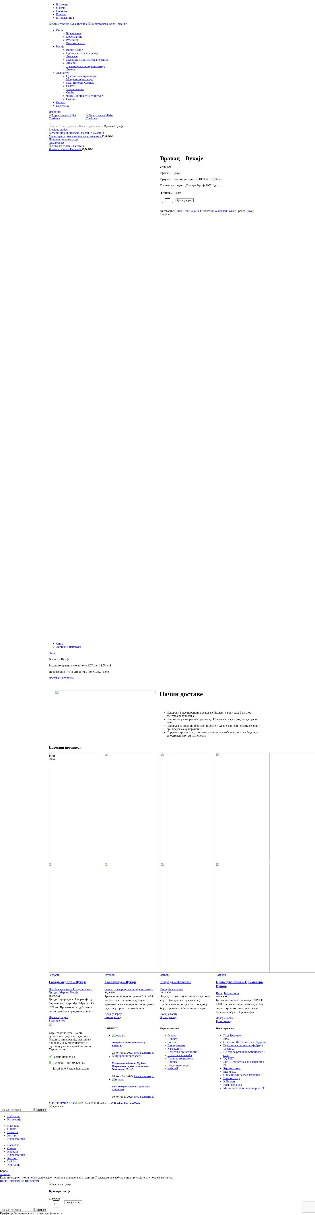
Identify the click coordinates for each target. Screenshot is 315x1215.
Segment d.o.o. (232, 1068)
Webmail (173, 1068)
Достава (173, 1061)
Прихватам (32, 1180)
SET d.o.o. (229, 1071)
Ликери (71, 62)
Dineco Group (231, 1078)
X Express (229, 1081)
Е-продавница (68, 126)
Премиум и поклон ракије (82, 53)
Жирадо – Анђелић (175, 982)
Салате (70, 85)
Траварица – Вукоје (120, 982)
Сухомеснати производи (81, 76)
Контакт (173, 1042)
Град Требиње (232, 1035)
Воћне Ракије (74, 49)
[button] (113, 1013)
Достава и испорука (68, 646)
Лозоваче (71, 56)
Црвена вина (74, 36)
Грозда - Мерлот (59, 992)
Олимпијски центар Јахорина (241, 1074)
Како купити (175, 1048)
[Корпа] (50, 122)
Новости (173, 1038)
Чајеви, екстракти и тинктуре (84, 95)
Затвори (54, 974)
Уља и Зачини (75, 89)
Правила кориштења (180, 1058)
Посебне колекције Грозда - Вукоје (70, 989)
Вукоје (250, 210)
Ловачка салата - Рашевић (65, 149)
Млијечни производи (79, 79)
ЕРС (226, 1038)
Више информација (12, 1180)
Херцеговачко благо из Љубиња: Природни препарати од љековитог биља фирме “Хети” (130, 1066)
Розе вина (72, 39)
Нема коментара (144, 1052)
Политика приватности (182, 1051)
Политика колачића (180, 1055)
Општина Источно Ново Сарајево (244, 1042)
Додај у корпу (184, 200)
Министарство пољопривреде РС (244, 1088)
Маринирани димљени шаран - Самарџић (75, 136)
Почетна (53, 126)
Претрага (41, 1109)
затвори (5, 1174)
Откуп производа (178, 1065)
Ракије (74, 992)
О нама (172, 1035)
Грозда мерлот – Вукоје (67, 982)
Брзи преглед (57, 1020)
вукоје (232, 210)
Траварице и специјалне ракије (85, 66)
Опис (59, 643)
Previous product (58, 129)
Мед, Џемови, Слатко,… (81, 82)
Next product (56, 142)
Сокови (70, 99)
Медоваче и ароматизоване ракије (87, 59)
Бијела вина (73, 33)
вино (214, 210)
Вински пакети (75, 43)
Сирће (70, 92)
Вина (82, 126)
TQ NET (228, 1058)
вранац (222, 210)
